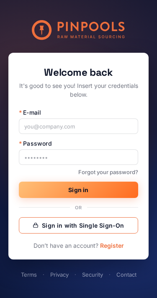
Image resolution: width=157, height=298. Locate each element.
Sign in (78, 189)
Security (92, 274)
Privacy (59, 274)
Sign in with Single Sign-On (83, 225)
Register (112, 245)
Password (35, 143)
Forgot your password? (108, 172)
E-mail (30, 112)
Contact (126, 274)
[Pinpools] (78, 30)
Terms (29, 274)
